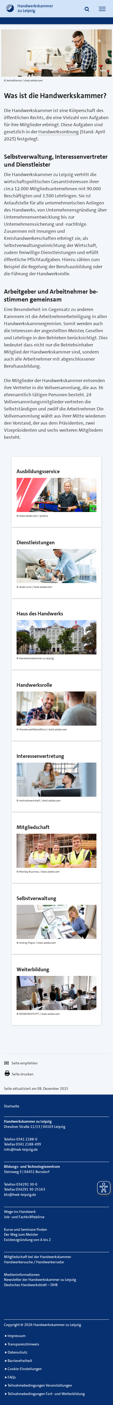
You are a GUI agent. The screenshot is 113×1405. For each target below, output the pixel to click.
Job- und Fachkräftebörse (24, 1216)
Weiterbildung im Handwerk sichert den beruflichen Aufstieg (50, 962)
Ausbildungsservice (29, 460)
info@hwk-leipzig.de (21, 1149)
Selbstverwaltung (27, 887)
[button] (87, 9)
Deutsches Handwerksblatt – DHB (31, 1284)
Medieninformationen (22, 1274)
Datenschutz (17, 1352)
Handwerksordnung (58, 132)
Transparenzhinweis (23, 1344)
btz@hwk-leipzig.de (20, 1194)
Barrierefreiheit (20, 1360)
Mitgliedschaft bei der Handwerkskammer (37, 1256)
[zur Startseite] (29, 8)
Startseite (11, 1106)
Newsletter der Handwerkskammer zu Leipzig (40, 1279)
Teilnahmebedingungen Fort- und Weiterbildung (46, 1393)
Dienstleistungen (26, 531)
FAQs (12, 1377)
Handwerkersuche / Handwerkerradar (34, 1262)
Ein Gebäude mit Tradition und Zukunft (49, 602)
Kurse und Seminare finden (25, 1229)
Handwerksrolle (25, 674)
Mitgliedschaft (24, 816)
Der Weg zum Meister (21, 1234)
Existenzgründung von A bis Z (27, 1239)
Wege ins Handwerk (20, 1211)
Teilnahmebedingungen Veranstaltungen (40, 1385)
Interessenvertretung (30, 745)
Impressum (16, 1335)
